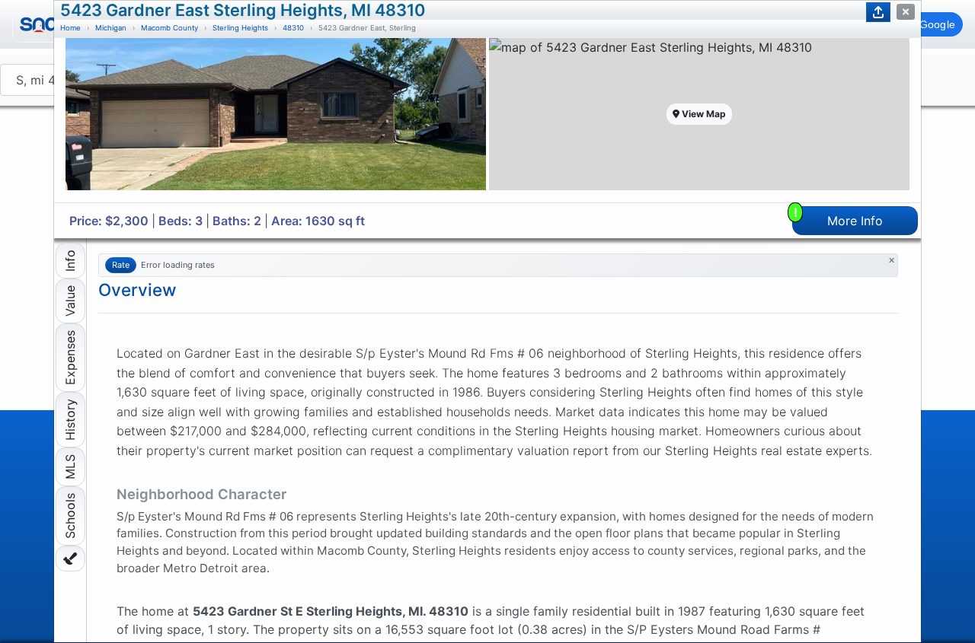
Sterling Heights (240, 28)
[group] (276, 120)
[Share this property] (878, 12)
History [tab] (70, 420)
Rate (120, 264)
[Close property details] (905, 11)
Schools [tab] (70, 516)
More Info (839, 217)
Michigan (110, 28)
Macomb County (169, 28)
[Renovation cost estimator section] (70, 558)
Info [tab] (70, 261)
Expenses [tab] (70, 357)
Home (70, 28)
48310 (293, 28)
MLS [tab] (70, 466)
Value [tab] (70, 301)
